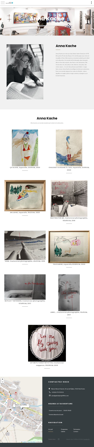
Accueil (40, 24)
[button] (28, 405)
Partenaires (76, 429)
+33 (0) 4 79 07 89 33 (58, 392)
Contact (75, 431)
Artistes (50, 431)
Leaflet (24, 442)
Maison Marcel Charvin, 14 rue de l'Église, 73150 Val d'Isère (68, 389)
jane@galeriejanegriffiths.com (60, 395)
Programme (64, 429)
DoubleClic (86, 439)
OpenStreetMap (32, 442)
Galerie (63, 431)
